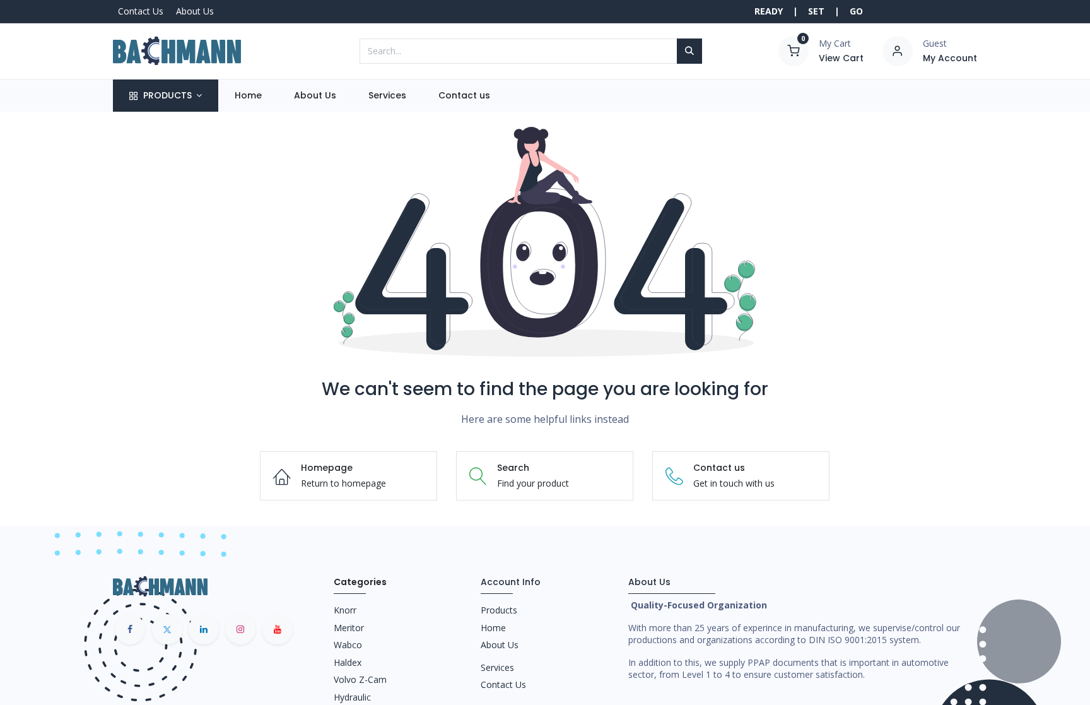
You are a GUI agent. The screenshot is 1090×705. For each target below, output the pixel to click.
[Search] (689, 51)
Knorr (345, 610)
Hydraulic (352, 697)
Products (499, 610)
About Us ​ (501, 645)
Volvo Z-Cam (360, 679)
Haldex (347, 662)
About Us (195, 11)
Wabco (348, 645)
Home (493, 628)
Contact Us (140, 11)
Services (497, 667)
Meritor (349, 628)
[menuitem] (248, 96)
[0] (793, 50)
